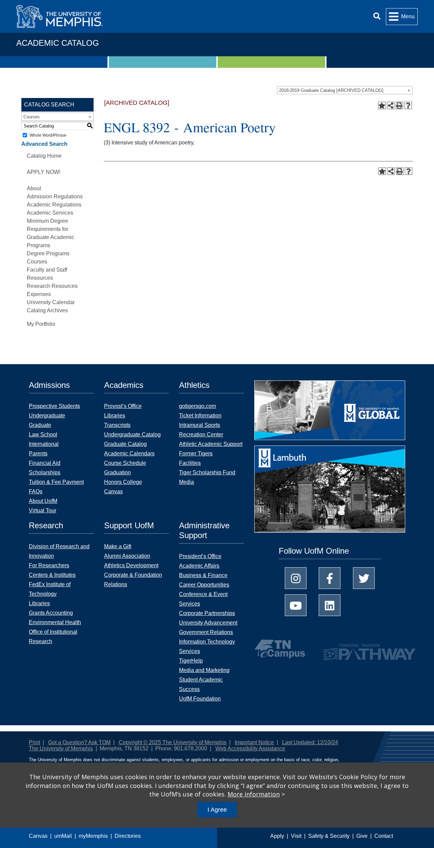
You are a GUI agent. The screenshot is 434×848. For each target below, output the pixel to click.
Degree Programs (48, 253)
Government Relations (206, 632)
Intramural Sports (199, 425)
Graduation (117, 472)
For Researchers (49, 565)
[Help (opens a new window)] (408, 105)
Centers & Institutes (52, 575)
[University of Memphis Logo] (59, 16)
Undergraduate (47, 415)
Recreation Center (201, 434)
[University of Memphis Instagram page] (296, 578)
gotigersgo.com (197, 406)
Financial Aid (44, 463)
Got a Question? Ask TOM (79, 742)
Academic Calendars (129, 453)
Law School (43, 434)
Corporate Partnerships (207, 613)
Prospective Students (54, 406)
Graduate (40, 425)
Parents (38, 453)
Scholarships (44, 472)
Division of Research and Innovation (59, 551)
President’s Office (200, 556)
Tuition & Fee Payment (56, 482)
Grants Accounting (51, 613)
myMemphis (93, 836)
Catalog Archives (47, 310)
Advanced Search (44, 144)
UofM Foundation (200, 699)
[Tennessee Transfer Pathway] (356, 649)
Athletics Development (131, 565)
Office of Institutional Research (53, 636)
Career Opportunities (204, 585)
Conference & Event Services (203, 599)
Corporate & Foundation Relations (133, 579)
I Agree (217, 809)
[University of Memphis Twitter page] (364, 578)
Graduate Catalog (125, 444)
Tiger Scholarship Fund (207, 472)
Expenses (39, 294)
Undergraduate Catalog (132, 434)
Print (34, 742)
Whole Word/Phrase (47, 135)
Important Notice (254, 742)
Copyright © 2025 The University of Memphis (172, 742)
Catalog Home (44, 156)
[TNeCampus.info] (280, 648)
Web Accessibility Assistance (250, 748)
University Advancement (208, 623)
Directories (128, 836)
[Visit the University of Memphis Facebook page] (329, 578)
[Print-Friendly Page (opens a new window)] (399, 105)
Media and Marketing (204, 670)
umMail (63, 836)
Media (186, 482)
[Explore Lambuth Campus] (329, 491)
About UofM (43, 501)
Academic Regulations (54, 205)
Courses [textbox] (31, 116)
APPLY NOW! (43, 172)
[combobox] (345, 90)
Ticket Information (200, 415)
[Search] (376, 16)
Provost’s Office (123, 406)
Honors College (123, 482)
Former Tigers (196, 453)
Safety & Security (329, 836)
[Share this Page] (390, 105)
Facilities (190, 463)
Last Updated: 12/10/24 (310, 742)
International (44, 444)
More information (254, 794)
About (34, 188)
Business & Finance (203, 575)
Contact (383, 836)
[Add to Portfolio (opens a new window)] (382, 105)
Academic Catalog (57, 42)
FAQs (35, 491)
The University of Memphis (61, 748)
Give (362, 836)
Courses (37, 261)
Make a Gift (117, 546)
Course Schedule (125, 463)
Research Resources (52, 286)
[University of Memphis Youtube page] (296, 605)
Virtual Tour (42, 510)
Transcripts (117, 425)
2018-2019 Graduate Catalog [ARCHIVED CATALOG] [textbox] (331, 90)
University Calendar (51, 302)
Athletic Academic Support (210, 444)
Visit (296, 836)
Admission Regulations (55, 196)
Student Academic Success (201, 684)
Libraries (114, 415)
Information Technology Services (207, 646)
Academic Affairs (199, 566)
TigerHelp (191, 661)
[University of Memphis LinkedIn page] (329, 605)
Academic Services (50, 213)
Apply (277, 836)
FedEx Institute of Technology (50, 589)
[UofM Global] (329, 412)
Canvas (38, 836)
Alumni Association (127, 556)
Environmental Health (55, 622)
